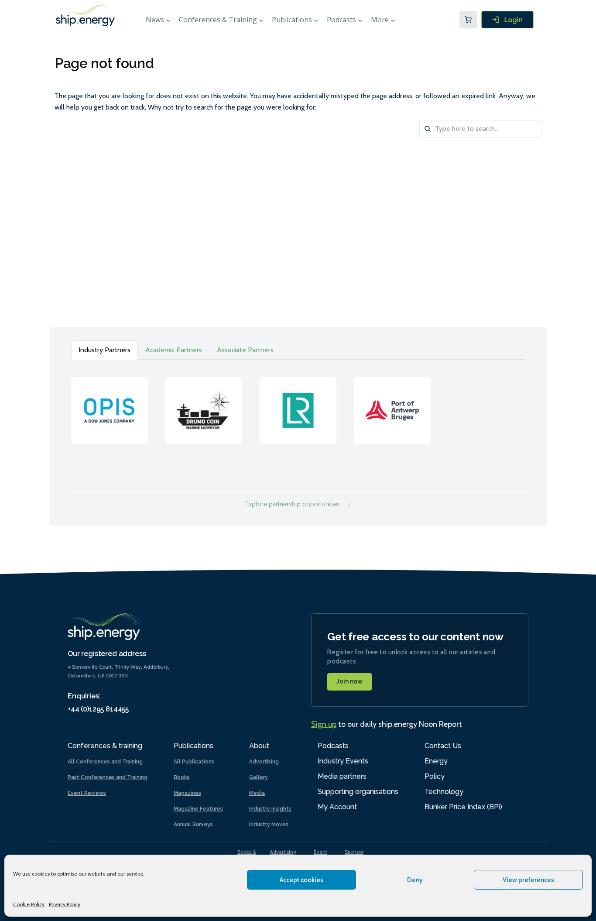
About (259, 746)
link (109, 402)
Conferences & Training (218, 19)
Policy (435, 776)
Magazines (187, 793)
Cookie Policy (29, 904)
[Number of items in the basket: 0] (468, 19)
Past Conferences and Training (107, 777)
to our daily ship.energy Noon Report (386, 724)
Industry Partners (104, 350)
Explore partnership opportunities (292, 504)
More (380, 19)
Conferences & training (105, 746)
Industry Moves (268, 824)
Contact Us (443, 746)
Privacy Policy (64, 904)
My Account (337, 807)
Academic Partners (173, 350)
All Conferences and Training (105, 762)
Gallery (258, 777)
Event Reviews (87, 793)
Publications (292, 19)
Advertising (264, 762)
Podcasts (341, 19)
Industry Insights (270, 809)
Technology (444, 791)
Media (257, 793)
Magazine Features (198, 809)
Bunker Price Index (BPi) (463, 807)
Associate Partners (245, 350)
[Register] (507, 19)
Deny (415, 880)
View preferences (528, 880)
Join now (349, 681)
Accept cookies (301, 880)
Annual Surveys (193, 824)
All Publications (194, 762)
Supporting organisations (358, 791)
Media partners (342, 776)
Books (182, 777)
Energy (436, 761)
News (155, 19)
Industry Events (343, 761)
